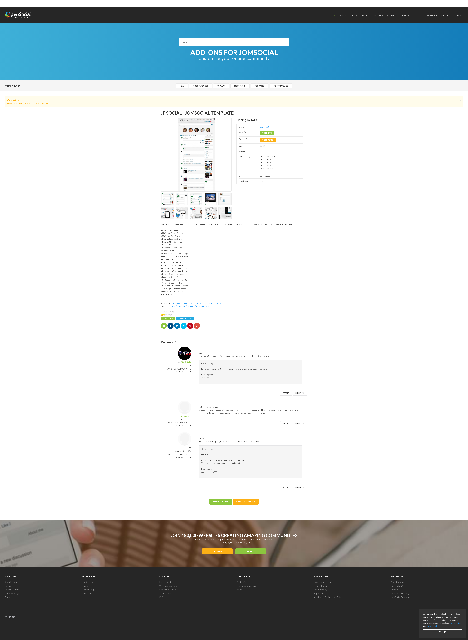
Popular (221, 86)
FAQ (161, 597)
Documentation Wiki (169, 589)
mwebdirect (185, 416)
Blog (418, 15)
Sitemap (9, 597)
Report (286, 393)
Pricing (355, 15)
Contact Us (241, 582)
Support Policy (321, 593)
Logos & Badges (13, 593)
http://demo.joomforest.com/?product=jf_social (191, 306)
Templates (406, 15)
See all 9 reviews (245, 501)
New (182, 86)
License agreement (323, 582)
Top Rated (259, 86)
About (343, 15)
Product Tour (88, 582)
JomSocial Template (401, 597)
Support (445, 15)
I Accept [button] (442, 632)
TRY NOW (217, 551)
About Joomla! (398, 582)
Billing (239, 589)
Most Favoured (200, 86)
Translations (165, 593)
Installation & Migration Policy (328, 597)
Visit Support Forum (169, 585)
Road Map (87, 593)
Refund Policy (320, 589)
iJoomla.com (11, 582)
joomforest (264, 127)
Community (431, 15)
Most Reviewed (280, 86)
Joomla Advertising (400, 593)
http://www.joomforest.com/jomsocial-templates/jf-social (197, 303)
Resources (10, 585)
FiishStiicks (186, 362)
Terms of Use (455, 623)
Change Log (88, 589)
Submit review (220, 501)
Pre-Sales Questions (246, 585)
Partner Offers (12, 589)
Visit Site (267, 133)
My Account (165, 582)
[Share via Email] (164, 326)
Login (458, 15)
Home (333, 15)
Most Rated (240, 86)
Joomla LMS (397, 589)
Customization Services (384, 15)
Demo (365, 15)
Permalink (299, 393)
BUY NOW (251, 551)
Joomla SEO (397, 585)
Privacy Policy (433, 626)
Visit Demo (267, 140)
